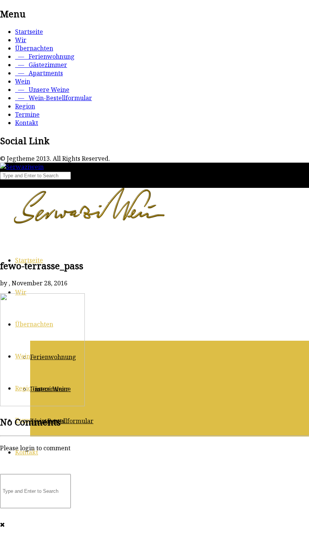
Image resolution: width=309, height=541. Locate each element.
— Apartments (39, 73)
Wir (20, 40)
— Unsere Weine (42, 89)
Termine (27, 114)
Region (25, 106)
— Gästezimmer (41, 65)
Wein (22, 81)
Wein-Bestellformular (61, 421)
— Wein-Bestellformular (53, 98)
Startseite (29, 31)
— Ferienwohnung (45, 56)
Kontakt (26, 123)
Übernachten (34, 48)
